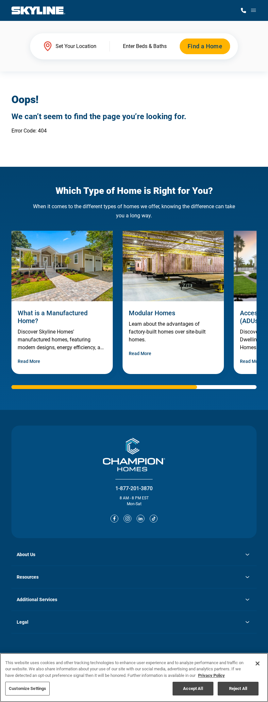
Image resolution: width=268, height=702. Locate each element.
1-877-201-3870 (134, 488)
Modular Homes (152, 313)
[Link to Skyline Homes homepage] (38, 10)
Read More (29, 361)
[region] (134, 677)
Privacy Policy (211, 675)
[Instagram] (127, 519)
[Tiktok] (154, 519)
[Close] (257, 663)
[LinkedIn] (140, 519)
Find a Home (205, 46)
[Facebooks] (114, 519)
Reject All (238, 688)
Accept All (193, 688)
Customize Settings (27, 688)
